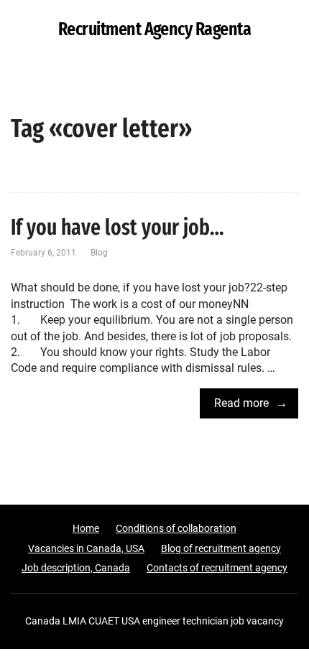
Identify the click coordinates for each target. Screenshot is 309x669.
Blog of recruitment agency (221, 548)
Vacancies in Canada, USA (86, 548)
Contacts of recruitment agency (217, 568)
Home (86, 528)
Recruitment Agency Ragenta (154, 29)
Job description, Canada (76, 568)
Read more (241, 403)
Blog (99, 253)
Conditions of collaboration (176, 528)
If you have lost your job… (117, 227)
